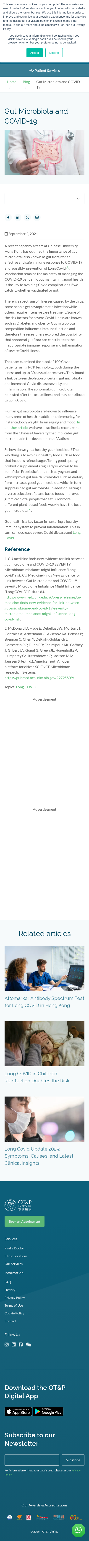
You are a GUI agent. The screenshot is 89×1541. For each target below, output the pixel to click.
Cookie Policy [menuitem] (14, 1313)
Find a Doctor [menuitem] (14, 1248)
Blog (26, 81)
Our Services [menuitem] (14, 1264)
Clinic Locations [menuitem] (16, 1256)
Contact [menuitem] (10, 1321)
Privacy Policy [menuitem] (15, 1298)
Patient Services (47, 70)
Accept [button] (34, 52)
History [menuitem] (10, 1290)
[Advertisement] (44, 750)
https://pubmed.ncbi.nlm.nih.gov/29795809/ (39, 677)
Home (11, 81)
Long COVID (26, 687)
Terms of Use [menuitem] (14, 1305)
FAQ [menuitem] (8, 1282)
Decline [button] (54, 52)
